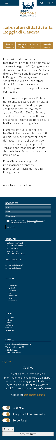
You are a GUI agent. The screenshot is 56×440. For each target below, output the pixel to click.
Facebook (9, 318)
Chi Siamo (13, 286)
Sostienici (13, 301)
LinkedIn (9, 325)
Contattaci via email (14, 265)
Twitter (8, 320)
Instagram (9, 330)
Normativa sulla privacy (35, 221)
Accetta (8, 429)
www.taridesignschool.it (18, 185)
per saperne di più (34, 394)
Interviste (13, 296)
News (11, 298)
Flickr (8, 323)
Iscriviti (11, 227)
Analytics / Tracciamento (28, 414)
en (52, 3)
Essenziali (18, 407)
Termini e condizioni (18, 222)
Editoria (12, 291)
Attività (12, 288)
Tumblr (8, 328)
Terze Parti (19, 420)
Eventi (11, 293)
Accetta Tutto (28, 434)
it (48, 3)
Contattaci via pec (13, 268)
